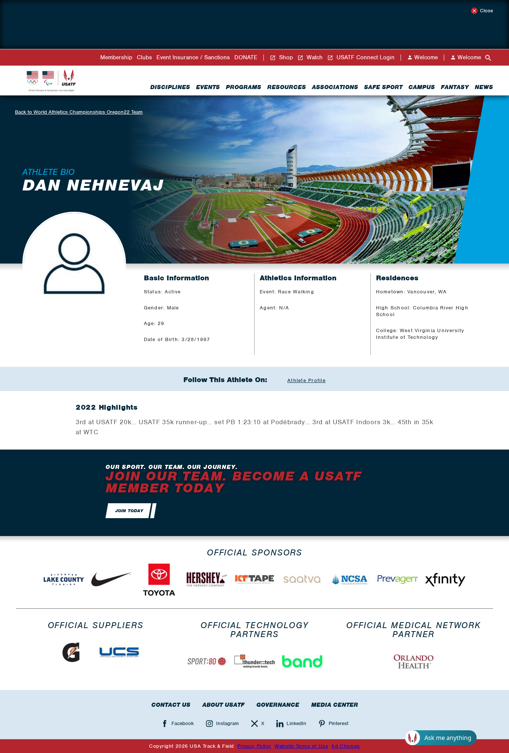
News (484, 87)
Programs (243, 87)
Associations (335, 87)
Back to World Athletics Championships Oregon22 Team (79, 112)
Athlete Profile (306, 380)
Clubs (144, 57)
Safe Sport (383, 87)
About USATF (223, 705)
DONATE (245, 57)
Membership (116, 57)
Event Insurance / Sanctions (193, 57)
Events (208, 87)
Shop (285, 57)
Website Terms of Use (301, 746)
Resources (286, 87)
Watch (314, 57)
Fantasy (455, 87)
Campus (421, 87)
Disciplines (170, 87)
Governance (277, 705)
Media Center (334, 705)
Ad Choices (345, 746)
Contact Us (170, 705)
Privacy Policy (254, 746)
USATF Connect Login (365, 57)
